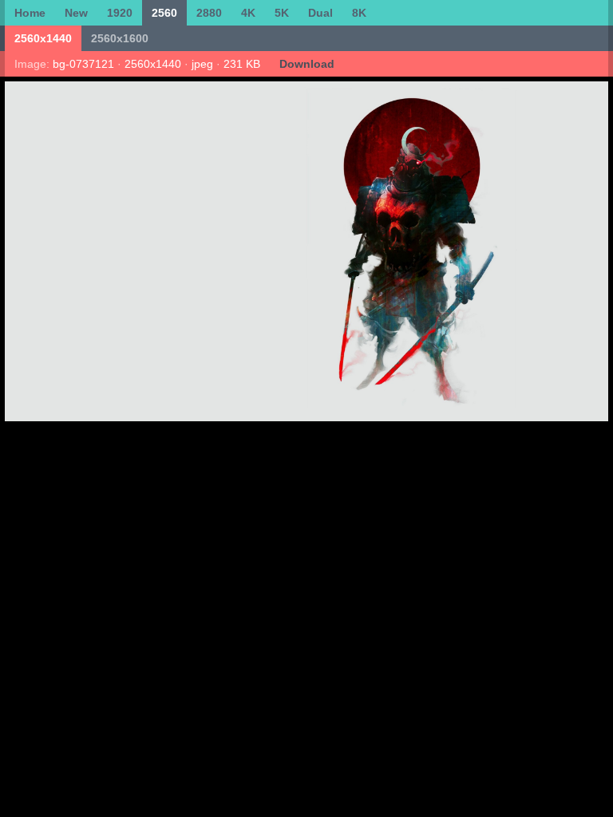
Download (306, 63)
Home (29, 12)
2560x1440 (43, 38)
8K (359, 12)
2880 (209, 12)
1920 (119, 12)
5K (282, 12)
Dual (320, 12)
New (76, 12)
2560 (164, 12)
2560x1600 (119, 38)
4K (248, 12)
